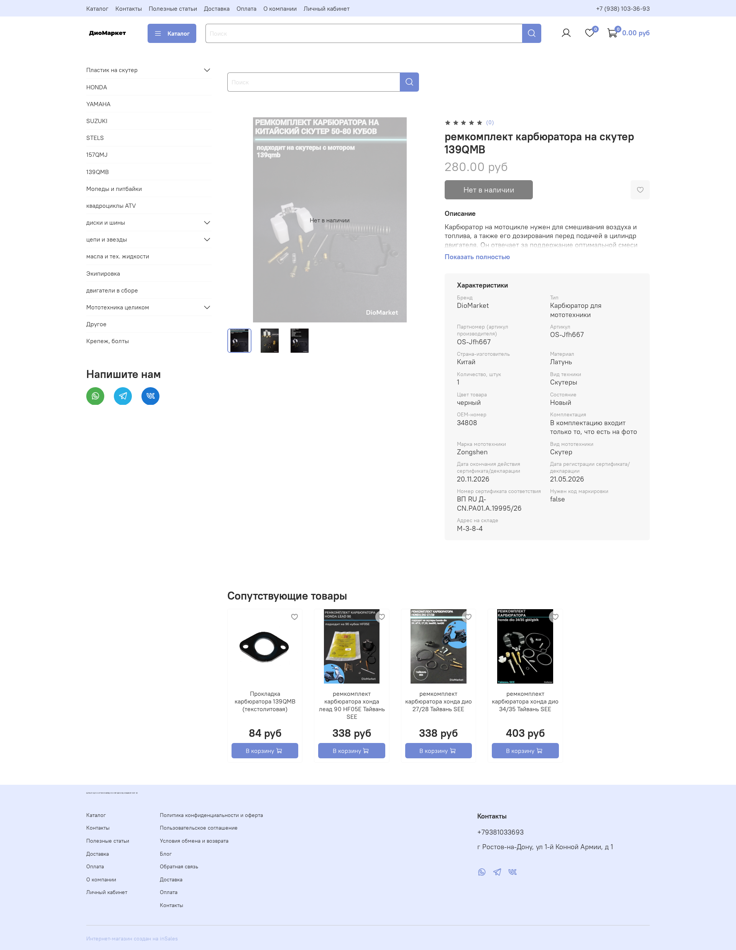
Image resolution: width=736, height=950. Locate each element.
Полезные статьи (173, 8)
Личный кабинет (327, 8)
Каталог (97, 8)
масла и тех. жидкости (117, 256)
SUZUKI (96, 121)
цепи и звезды (106, 239)
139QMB (97, 171)
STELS (95, 137)
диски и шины (105, 222)
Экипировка (103, 273)
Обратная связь (179, 866)
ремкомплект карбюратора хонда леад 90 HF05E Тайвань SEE (351, 705)
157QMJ (97, 154)
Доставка (217, 8)
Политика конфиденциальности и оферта (211, 815)
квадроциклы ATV (111, 205)
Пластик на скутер (112, 70)
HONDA (96, 86)
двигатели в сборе (112, 290)
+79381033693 (500, 832)
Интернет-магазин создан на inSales (132, 938)
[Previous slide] (239, 220)
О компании (280, 8)
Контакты (128, 8)
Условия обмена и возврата (194, 840)
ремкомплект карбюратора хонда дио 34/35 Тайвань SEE (525, 701)
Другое (96, 324)
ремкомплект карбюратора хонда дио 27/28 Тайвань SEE (438, 701)
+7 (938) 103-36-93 (623, 8)
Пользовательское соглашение (199, 827)
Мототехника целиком (117, 307)
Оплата (246, 8)
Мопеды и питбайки (114, 188)
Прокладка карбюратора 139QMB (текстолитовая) (264, 701)
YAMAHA (98, 103)
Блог (166, 853)
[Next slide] (420, 220)
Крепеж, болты (107, 341)
